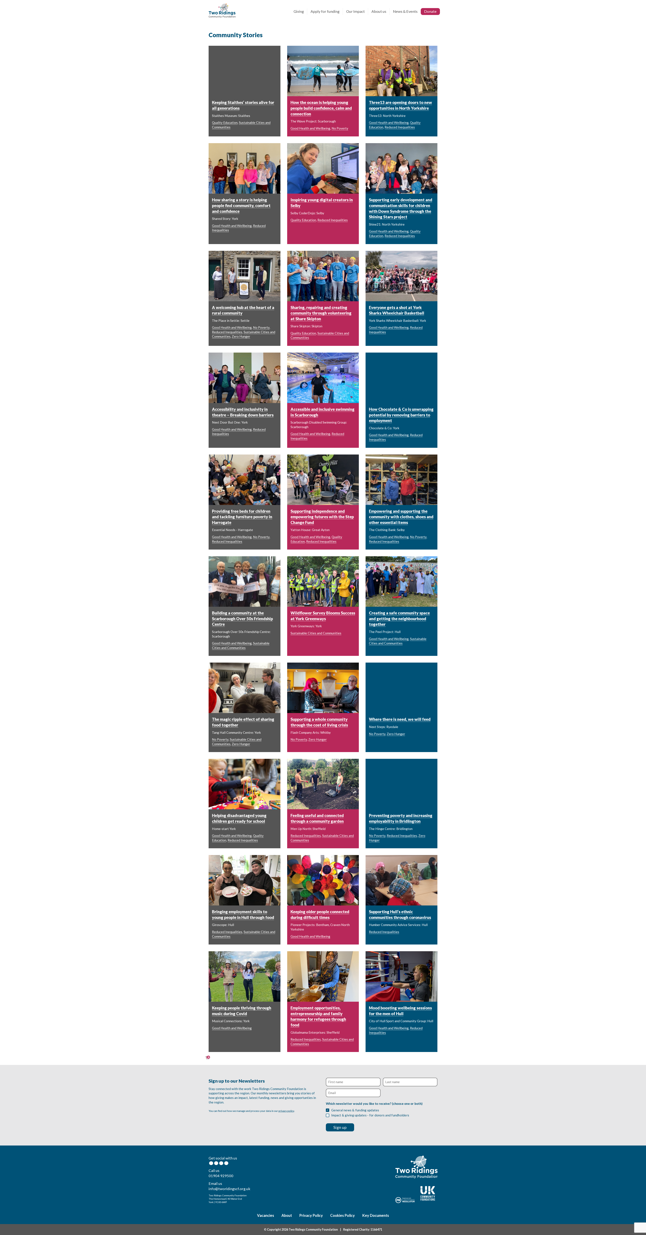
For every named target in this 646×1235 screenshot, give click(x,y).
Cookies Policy (342, 1215)
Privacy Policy (311, 1215)
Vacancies (265, 1215)
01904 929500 (221, 1175)
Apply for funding (325, 11)
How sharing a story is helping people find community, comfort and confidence (241, 205)
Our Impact (355, 11)
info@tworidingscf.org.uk (229, 1188)
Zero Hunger (241, 336)
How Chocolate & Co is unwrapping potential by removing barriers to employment (401, 415)
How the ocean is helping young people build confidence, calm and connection (321, 108)
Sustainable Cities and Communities (316, 633)
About (286, 1215)
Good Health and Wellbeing (310, 128)
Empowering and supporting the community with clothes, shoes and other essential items (401, 517)
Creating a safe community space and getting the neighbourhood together (399, 618)
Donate (430, 11)
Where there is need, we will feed (399, 719)
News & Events (405, 11)
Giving (299, 11)
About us (378, 11)
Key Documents (375, 1215)
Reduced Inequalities (400, 127)
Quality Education (225, 122)
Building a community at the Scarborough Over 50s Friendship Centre (242, 618)
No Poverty (340, 128)
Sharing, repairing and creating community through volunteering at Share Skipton (321, 313)
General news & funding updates (355, 1110)
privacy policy (286, 1110)
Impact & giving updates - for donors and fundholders (370, 1115)
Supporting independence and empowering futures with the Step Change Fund (322, 517)
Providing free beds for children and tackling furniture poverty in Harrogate (242, 517)
